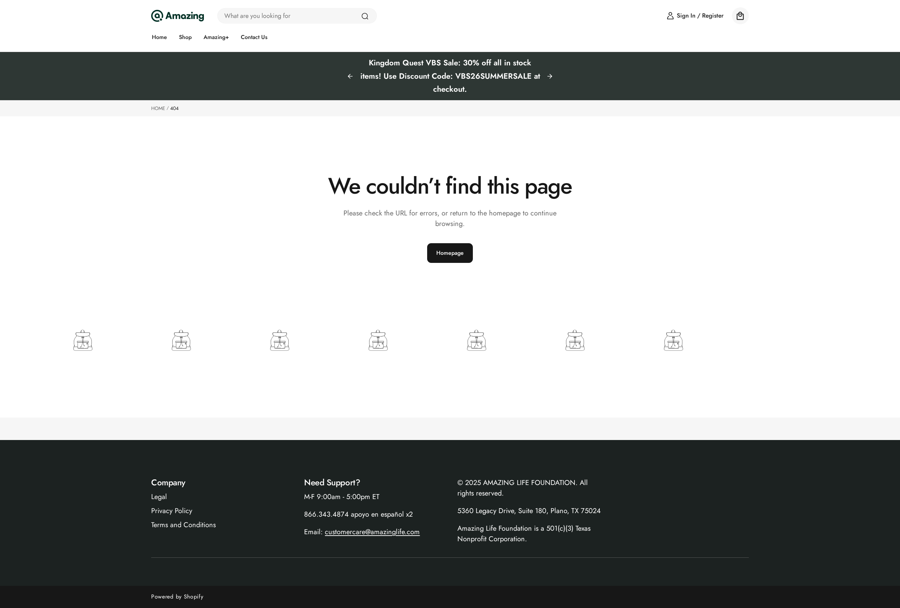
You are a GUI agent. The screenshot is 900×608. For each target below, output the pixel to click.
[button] (740, 15)
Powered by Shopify (177, 597)
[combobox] (297, 16)
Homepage (450, 253)
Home (158, 108)
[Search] (365, 16)
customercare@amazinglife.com (372, 532)
